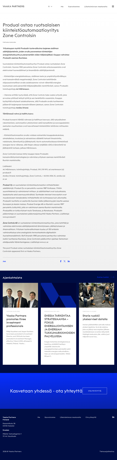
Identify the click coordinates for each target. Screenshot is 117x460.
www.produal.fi (9, 217)
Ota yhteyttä (94, 391)
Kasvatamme (74, 6)
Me (62, 6)
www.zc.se (44, 242)
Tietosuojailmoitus (107, 451)
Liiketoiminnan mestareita (95, 6)
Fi (49, 6)
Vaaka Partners (33, 251)
